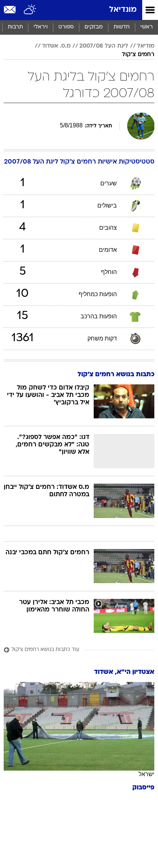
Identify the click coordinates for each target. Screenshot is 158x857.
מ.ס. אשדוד (56, 46)
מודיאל (145, 46)
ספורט (66, 27)
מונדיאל (123, 10)
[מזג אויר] (30, 10)
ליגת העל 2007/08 (103, 46)
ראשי (146, 27)
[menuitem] (121, 27)
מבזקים (94, 27)
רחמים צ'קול (138, 55)
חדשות (122, 27)
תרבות (15, 27)
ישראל (146, 774)
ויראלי (40, 27)
